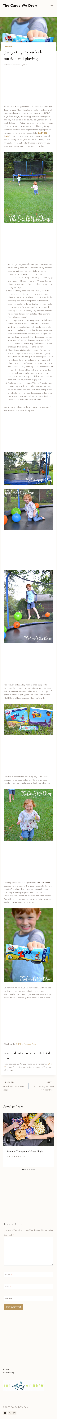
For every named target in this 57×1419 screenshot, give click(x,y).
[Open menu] (51, 5)
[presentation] (28, 1129)
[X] (10, 1413)
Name (8, 1274)
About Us (7, 1369)
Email (8, 1286)
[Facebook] (5, 1413)
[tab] (23, 1169)
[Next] (49, 1140)
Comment (9, 1235)
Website (8, 1298)
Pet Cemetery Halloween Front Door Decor (44, 1086)
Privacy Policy (8, 1372)
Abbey (8, 65)
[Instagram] (14, 1413)
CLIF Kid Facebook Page (26, 1044)
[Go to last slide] (8, 1140)
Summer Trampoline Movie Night (25, 1151)
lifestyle (8, 47)
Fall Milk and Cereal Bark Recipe (13, 1086)
